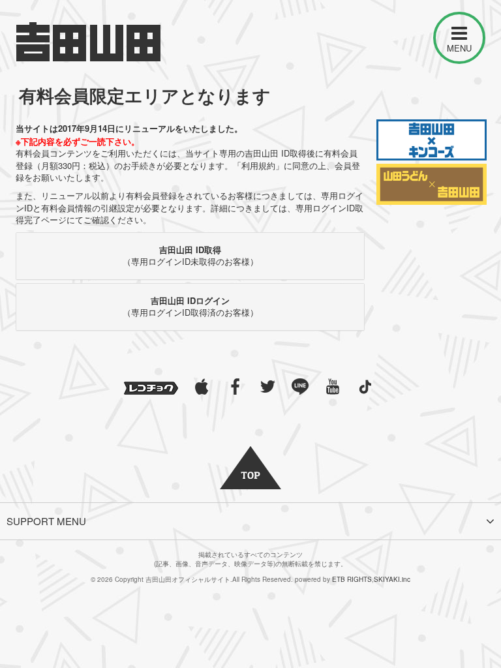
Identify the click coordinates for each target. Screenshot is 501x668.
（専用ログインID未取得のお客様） (190, 255)
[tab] (190, 256)
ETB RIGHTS (352, 579)
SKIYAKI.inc (392, 579)
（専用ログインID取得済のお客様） (190, 306)
